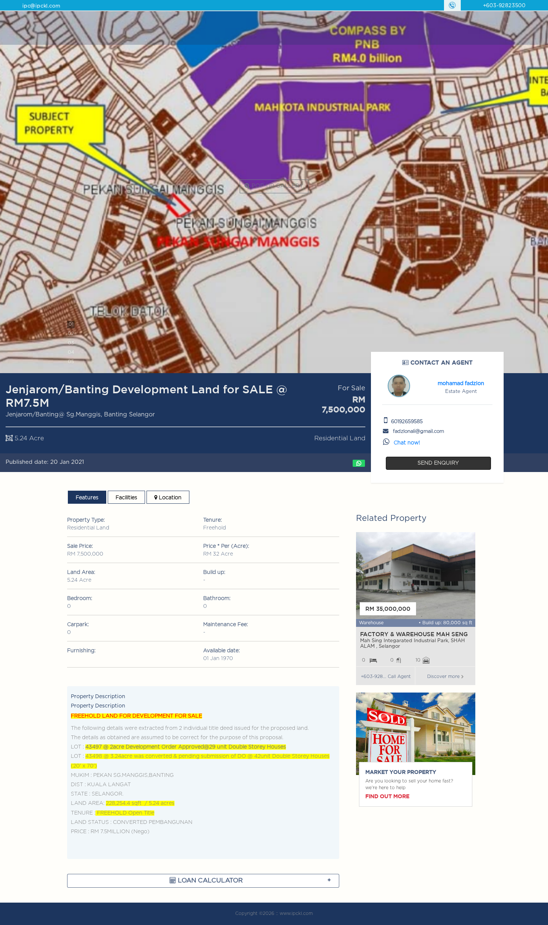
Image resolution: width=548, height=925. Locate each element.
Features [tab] (87, 497)
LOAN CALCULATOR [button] (209, 880)
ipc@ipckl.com (41, 6)
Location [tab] (169, 497)
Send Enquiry (438, 463)
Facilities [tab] (126, 497)
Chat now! (407, 443)
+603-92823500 (504, 5)
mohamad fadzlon (461, 383)
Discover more (444, 676)
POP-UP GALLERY (276, 186)
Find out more (387, 796)
